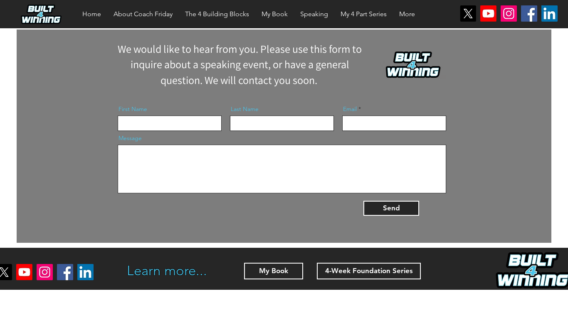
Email (350, 109)
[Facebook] (529, 13)
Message (130, 138)
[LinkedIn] (549, 13)
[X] (468, 13)
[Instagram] (509, 13)
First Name (133, 109)
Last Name (245, 109)
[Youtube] (488, 13)
